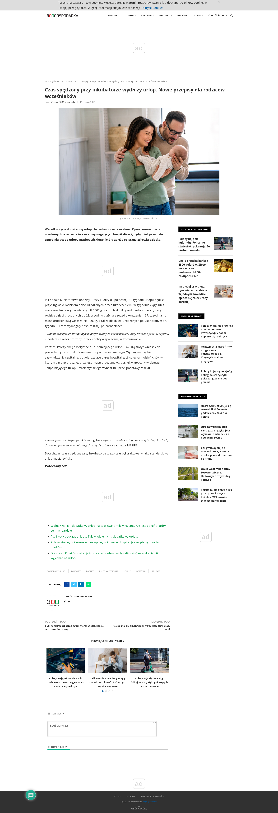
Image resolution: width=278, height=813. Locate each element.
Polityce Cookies (152, 8)
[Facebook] (208, 15)
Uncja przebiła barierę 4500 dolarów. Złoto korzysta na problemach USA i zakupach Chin (193, 268)
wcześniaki (141, 571)
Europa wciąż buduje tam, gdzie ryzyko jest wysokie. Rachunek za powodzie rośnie (215, 432)
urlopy (127, 571)
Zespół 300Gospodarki (63, 102)
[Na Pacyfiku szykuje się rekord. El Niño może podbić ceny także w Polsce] (188, 410)
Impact (132, 15)
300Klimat (164, 15)
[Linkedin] (219, 15)
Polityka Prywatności (152, 796)
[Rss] (226, 15)
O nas (117, 796)
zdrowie (156, 571)
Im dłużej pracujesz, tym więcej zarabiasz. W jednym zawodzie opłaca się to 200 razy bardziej (193, 294)
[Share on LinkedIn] (81, 584)
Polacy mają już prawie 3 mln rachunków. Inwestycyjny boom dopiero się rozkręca (66, 682)
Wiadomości (114, 15)
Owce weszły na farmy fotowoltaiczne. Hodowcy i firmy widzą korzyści (215, 474)
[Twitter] (212, 15)
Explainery (183, 15)
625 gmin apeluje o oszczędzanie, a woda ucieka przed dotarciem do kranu (216, 453)
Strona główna (52, 81)
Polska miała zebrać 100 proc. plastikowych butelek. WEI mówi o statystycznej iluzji (216, 495)
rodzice (90, 571)
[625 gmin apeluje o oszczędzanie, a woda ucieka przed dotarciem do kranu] (188, 452)
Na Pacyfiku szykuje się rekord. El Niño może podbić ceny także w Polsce (216, 411)
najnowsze (75, 571)
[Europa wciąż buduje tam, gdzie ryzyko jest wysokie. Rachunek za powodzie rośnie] (188, 431)
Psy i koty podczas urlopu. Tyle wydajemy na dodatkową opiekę (95, 536)
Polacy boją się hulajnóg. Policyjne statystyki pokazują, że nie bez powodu (149, 682)
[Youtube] (223, 15)
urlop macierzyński (108, 571)
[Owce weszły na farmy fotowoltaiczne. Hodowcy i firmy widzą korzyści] (188, 473)
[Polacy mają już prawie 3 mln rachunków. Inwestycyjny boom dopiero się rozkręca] (65, 660)
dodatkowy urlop (56, 571)
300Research (147, 15)
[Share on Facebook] (67, 584)
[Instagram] (216, 15)
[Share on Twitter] (74, 584)
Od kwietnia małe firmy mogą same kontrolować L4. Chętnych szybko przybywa (107, 682)
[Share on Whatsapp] (88, 584)
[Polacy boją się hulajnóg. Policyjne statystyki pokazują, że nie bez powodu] (149, 660)
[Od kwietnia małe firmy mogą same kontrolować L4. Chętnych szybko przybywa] (107, 660)
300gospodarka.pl (150, 801)
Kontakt (130, 796)
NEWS (69, 81)
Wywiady (198, 15)
